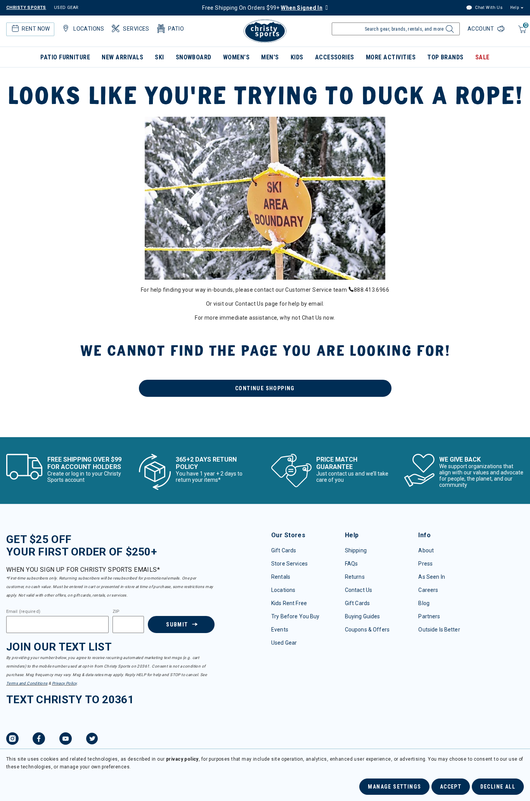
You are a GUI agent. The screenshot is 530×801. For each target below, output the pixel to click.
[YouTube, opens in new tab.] (65, 739)
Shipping (356, 550)
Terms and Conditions (26, 683)
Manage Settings (394, 787)
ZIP (116, 611)
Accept (450, 787)
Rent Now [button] (36, 29)
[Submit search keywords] (448, 31)
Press (425, 564)
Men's (270, 57)
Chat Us (312, 318)
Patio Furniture (65, 57)
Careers (428, 590)
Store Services (289, 564)
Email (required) (23, 611)
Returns (355, 577)
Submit (177, 624)
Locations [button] (88, 29)
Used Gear (284, 643)
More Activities (391, 57)
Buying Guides (362, 616)
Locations (283, 590)
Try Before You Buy (295, 616)
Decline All (497, 787)
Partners (429, 616)
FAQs (351, 564)
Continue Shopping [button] (265, 388)
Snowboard (193, 57)
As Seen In (431, 577)
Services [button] (136, 29)
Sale (482, 57)
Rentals (280, 577)
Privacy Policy (64, 683)
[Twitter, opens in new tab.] (92, 739)
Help (514, 7)
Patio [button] (176, 29)
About (426, 550)
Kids (297, 57)
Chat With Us (488, 7)
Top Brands (445, 57)
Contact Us (358, 590)
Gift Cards (283, 550)
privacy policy (182, 759)
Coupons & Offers (367, 629)
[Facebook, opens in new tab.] (39, 739)
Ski (159, 57)
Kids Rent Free (289, 603)
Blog (424, 603)
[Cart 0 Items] (521, 33)
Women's (236, 57)
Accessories (334, 57)
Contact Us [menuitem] (249, 304)
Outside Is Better (439, 629)
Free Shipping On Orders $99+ (262, 8)
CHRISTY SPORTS (26, 7)
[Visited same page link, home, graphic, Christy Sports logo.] (265, 31)
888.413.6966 (371, 290)
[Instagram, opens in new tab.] (12, 739)
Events (279, 629)
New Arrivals (122, 57)
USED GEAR (66, 7)
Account (481, 29)
